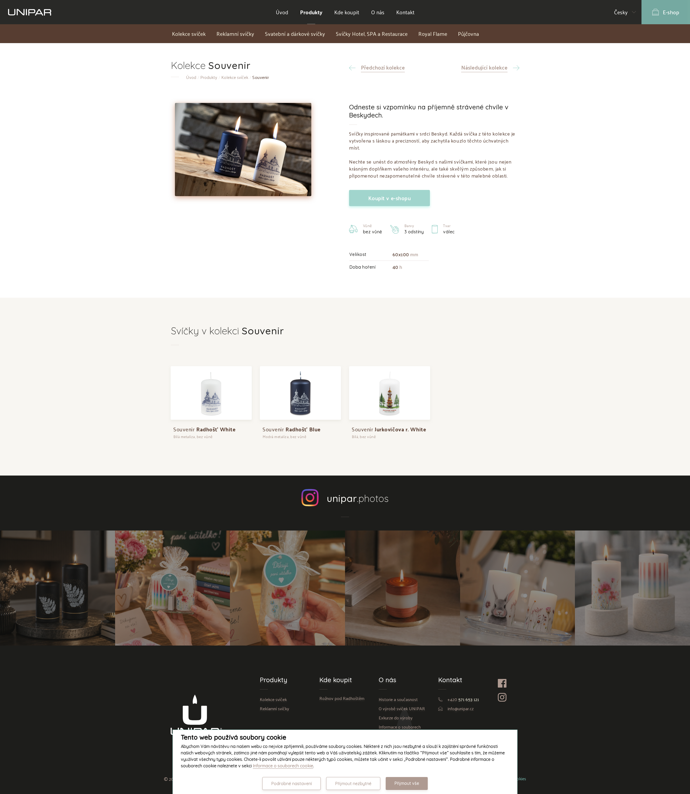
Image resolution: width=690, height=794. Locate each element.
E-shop (671, 12)
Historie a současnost (398, 699)
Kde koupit (346, 12)
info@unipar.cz (461, 708)
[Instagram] (508, 697)
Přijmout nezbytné (353, 783)
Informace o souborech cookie (283, 765)
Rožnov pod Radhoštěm (341, 698)
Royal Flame (432, 34)
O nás (377, 12)
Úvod (282, 12)
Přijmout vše (406, 783)
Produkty (311, 12)
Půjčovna (468, 34)
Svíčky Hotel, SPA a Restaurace (372, 34)
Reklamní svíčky (235, 34)
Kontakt (405, 12)
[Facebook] (508, 683)
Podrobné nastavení (291, 783)
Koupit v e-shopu (389, 198)
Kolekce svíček (189, 34)
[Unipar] (29, 12)
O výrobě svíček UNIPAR (402, 708)
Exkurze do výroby (396, 718)
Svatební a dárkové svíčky (295, 34)
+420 (463, 699)
